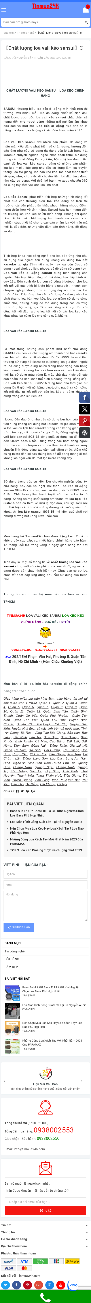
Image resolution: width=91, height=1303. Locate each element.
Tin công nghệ (15, 951)
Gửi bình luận (20, 927)
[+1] (33, 791)
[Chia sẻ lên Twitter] (23, 791)
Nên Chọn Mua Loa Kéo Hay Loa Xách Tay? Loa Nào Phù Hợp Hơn (47, 831)
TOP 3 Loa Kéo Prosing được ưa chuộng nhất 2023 (46, 850)
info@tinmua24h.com (29, 1149)
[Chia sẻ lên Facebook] (17, 791)
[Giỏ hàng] (84, 10)
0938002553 (54, 1130)
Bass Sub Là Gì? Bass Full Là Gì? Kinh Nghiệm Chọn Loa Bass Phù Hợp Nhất (47, 813)
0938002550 (48, 1138)
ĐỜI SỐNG (12, 959)
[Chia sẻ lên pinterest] (28, 791)
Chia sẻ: (9, 791)
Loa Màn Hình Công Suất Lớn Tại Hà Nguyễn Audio (46, 822)
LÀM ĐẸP (11, 967)
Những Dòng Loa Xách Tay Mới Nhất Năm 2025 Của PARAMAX (46, 842)
